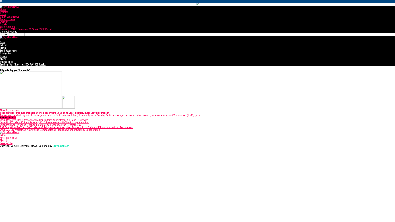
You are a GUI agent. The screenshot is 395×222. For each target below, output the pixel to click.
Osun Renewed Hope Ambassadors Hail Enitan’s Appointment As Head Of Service (44, 120)
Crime (3, 14)
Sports (3, 24)
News (3, 9)
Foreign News (7, 19)
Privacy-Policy (6, 143)
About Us (4, 140)
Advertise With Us (8, 138)
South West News (9, 16)
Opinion (4, 21)
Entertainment (7, 26)
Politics (4, 11)
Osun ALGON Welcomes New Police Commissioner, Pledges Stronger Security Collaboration (50, 129)
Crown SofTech (61, 145)
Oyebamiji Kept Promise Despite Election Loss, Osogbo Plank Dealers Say (40, 124)
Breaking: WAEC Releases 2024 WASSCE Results (27, 29)
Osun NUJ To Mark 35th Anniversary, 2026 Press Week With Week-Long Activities (44, 122)
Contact (3, 135)
